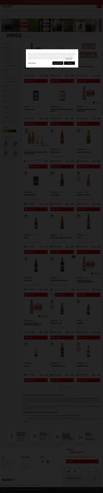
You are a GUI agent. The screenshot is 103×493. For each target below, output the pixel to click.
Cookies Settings (32, 63)
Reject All (69, 63)
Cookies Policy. (69, 58)
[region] (52, 58)
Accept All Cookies (58, 63)
